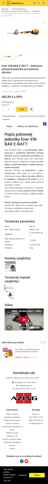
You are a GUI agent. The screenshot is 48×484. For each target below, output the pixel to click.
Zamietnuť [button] (23, 475)
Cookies (12, 449)
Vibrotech (5, 9)
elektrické (36, 11)
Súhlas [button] (37, 475)
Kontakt (12, 445)
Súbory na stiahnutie (27, 126)
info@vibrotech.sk (36, 423)
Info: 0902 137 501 (36, 417)
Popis (9, 126)
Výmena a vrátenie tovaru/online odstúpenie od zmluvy (12, 426)
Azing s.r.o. (36, 414)
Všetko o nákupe (12, 414)
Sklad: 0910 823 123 (36, 420)
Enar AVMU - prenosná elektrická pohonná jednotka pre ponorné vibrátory (27, 351)
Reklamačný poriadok (12, 420)
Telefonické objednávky (12, 442)
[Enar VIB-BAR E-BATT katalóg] (10, 266)
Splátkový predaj (12, 433)
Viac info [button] (7, 480)
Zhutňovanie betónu (19, 9)
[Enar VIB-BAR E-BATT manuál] (10, 292)
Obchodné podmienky (12, 417)
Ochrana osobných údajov (12, 439)
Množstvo (5, 105)
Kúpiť (22, 109)
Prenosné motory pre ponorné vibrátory (15, 11)
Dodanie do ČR (12, 436)
